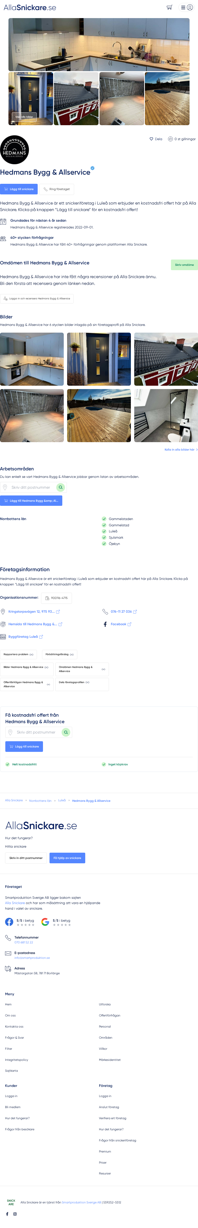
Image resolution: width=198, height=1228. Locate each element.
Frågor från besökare (19, 1129)
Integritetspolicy (16, 1060)
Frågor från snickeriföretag (117, 1140)
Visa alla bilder (24, 116)
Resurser (105, 1173)
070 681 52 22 (23, 942)
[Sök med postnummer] (60, 487)
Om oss (10, 1015)
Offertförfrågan (109, 1015)
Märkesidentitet (110, 1060)
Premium (105, 1151)
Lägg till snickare (22, 189)
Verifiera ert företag (112, 1118)
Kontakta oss (14, 1026)
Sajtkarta (11, 1070)
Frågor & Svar (14, 1037)
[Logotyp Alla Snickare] (41, 825)
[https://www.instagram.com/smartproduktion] (15, 1214)
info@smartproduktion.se (32, 958)
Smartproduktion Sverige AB (81, 1202)
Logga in (11, 1096)
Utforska (105, 1004)
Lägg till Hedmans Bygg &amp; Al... (34, 500)
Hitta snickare (15, 846)
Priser (102, 1162)
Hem (8, 1004)
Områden (105, 1037)
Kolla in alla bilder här (179, 449)
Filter (8, 1048)
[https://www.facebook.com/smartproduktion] (7, 1214)
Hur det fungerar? (19, 838)
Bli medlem (13, 1107)
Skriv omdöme (184, 265)
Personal (105, 1026)
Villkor (103, 1048)
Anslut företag (109, 1107)
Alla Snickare (15, 903)
